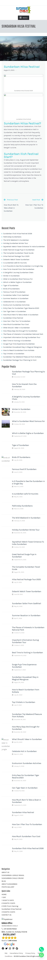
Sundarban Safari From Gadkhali (16, 295)
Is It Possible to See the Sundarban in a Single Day (23, 266)
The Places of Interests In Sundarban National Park (23, 334)
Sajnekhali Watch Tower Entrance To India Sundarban (24, 246)
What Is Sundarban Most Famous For (18, 279)
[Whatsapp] (41, 955)
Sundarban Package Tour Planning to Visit (19, 360)
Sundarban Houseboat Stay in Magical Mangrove (22, 347)
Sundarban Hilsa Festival (13, 318)
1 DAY (4, 897)
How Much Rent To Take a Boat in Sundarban (11, 208)
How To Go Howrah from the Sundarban (18, 269)
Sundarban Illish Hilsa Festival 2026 (17, 234)
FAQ (6, 953)
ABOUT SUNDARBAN (9, 884)
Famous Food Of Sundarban (14, 292)
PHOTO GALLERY (8, 887)
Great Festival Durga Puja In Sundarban (18, 250)
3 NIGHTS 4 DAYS (8, 912)
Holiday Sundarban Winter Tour (15, 243)
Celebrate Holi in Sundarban (14, 302)
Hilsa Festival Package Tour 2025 (16, 256)
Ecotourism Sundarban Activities (16, 305)
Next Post (36, 200)
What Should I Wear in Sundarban (16, 328)
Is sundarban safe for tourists (15, 263)
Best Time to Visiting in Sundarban (17, 341)
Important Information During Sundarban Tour (21, 337)
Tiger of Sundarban (10, 285)
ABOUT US (5, 872)
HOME (4, 894)
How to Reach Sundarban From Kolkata (18, 350)
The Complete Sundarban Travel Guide (18, 253)
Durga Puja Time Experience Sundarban (19, 344)
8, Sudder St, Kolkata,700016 (15, 932)
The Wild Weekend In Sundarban (16, 240)
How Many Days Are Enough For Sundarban (20, 331)
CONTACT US (6, 915)
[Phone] (41, 949)
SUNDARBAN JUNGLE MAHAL (13, 875)
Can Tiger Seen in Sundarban (14, 311)
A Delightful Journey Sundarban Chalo (18, 272)
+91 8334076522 (10, 929)
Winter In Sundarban (11, 276)
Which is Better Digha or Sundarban (17, 282)
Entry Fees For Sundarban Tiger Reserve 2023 (21, 308)
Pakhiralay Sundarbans (12, 237)
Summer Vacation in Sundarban (15, 298)
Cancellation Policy (16, 953)
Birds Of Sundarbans (11, 289)
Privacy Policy (30, 953)
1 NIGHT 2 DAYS (8, 900)
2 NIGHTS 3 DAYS (8, 903)
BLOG (4, 881)
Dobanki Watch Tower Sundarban (16, 259)
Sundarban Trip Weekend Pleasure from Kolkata (22, 357)
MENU (25, 18)
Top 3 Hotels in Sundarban (13, 354)
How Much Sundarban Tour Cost (16, 324)
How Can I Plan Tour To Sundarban (16, 321)
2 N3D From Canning (10, 906)
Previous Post (12, 200)
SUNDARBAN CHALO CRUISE (13, 878)
